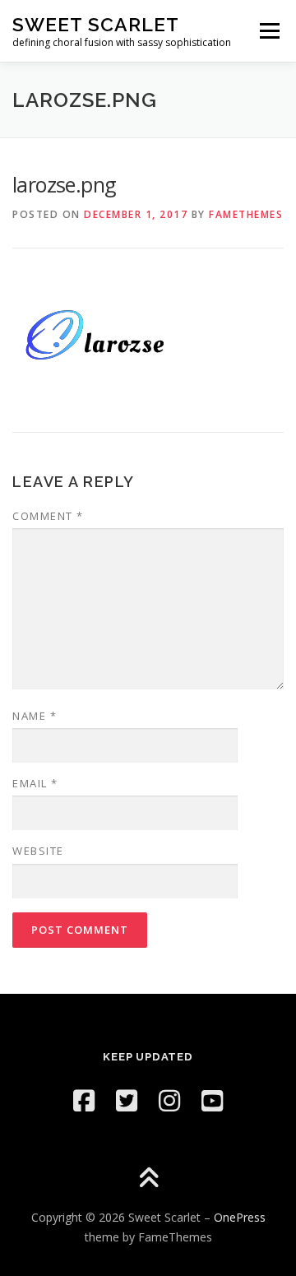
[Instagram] (169, 1100)
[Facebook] (84, 1100)
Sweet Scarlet (95, 24)
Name (34, 715)
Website (38, 850)
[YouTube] (212, 1100)
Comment (48, 515)
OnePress (240, 1217)
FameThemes (246, 214)
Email (35, 783)
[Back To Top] (148, 1179)
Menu (268, 31)
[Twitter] (126, 1100)
